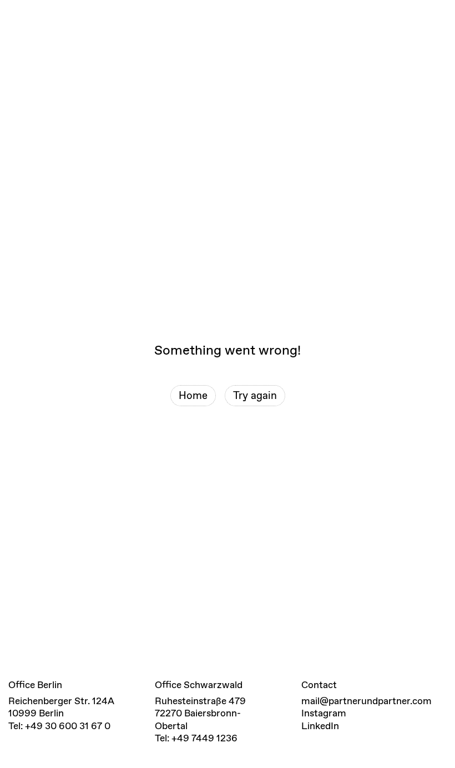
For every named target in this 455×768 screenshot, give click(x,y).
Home (193, 395)
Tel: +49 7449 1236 (196, 738)
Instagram (323, 713)
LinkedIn (320, 725)
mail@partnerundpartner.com (366, 701)
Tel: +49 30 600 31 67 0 (59, 725)
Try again (255, 395)
